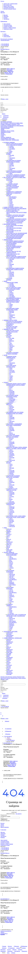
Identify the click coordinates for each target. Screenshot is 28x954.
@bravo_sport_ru (8, 72)
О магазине (3, 829)
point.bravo (10, 71)
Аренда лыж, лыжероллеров (10, 3)
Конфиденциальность (6, 931)
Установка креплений (8, 7)
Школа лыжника (5, 827)
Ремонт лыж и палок (8, 6)
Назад (8, 737)
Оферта (2, 932)
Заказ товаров (6, 23)
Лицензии (5, 16)
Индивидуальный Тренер (9, 8)
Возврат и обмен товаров (9, 27)
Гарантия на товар (7, 29)
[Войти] (1, 711)
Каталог (3, 823)
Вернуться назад (11, 813)
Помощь (3, 837)
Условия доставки (7, 26)
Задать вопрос (6, 36)
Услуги (2, 825)
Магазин (5, 15)
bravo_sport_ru (11, 68)
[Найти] (2, 112)
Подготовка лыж (7, 5)
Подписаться (4, 819)
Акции (2, 824)
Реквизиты (6, 35)
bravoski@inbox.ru (5, 49)
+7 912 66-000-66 (5, 44)
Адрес (4, 34)
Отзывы (5, 17)
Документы (6, 19)
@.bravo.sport (8, 73)
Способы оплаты (7, 25)
